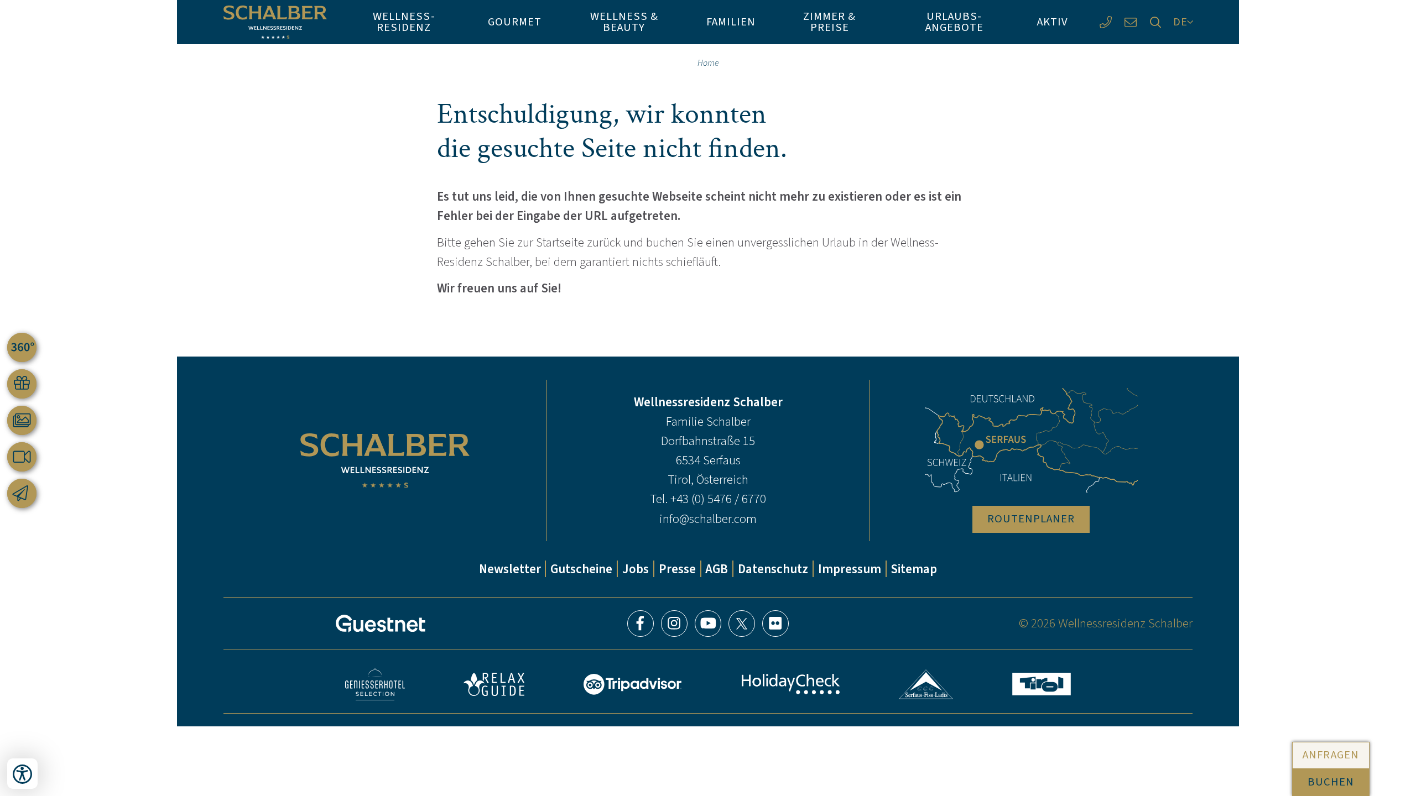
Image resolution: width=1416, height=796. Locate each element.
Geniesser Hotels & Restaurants (375, 684)
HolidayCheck (790, 684)
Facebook (640, 623)
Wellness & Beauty (624, 22)
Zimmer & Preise (829, 22)
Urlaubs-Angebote (954, 22)
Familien (731, 21)
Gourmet (515, 21)
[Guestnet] (380, 623)
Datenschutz (773, 569)
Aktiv (1052, 21)
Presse (677, 569)
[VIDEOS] (22, 457)
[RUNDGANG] (22, 347)
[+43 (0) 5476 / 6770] (1105, 22)
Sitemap (914, 569)
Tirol (1041, 684)
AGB (716, 569)
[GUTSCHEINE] (22, 384)
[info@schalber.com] (1130, 22)
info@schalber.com (708, 518)
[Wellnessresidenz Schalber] (275, 22)
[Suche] (1155, 22)
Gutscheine (581, 569)
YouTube (708, 623)
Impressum (849, 569)
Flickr (775, 623)
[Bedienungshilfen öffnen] (22, 773)
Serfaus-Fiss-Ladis (926, 684)
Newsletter (510, 569)
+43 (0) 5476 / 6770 (718, 498)
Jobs (635, 569)
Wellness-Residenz (404, 22)
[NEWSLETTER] (22, 493)
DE (1180, 21)
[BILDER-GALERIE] (22, 420)
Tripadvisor (633, 684)
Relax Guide (494, 684)
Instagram (674, 623)
